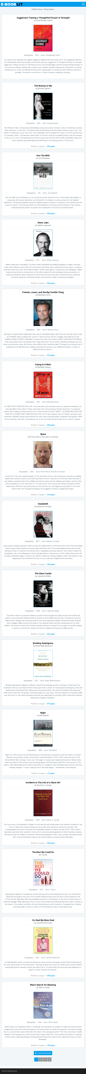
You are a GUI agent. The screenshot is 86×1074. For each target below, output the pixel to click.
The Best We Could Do (43, 852)
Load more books (44, 1053)
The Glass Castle (43, 573)
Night (43, 713)
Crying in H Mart (43, 364)
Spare (43, 434)
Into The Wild (43, 155)
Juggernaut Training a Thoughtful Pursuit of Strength (43, 18)
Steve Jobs (43, 223)
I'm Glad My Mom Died (43, 920)
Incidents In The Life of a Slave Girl (43, 782)
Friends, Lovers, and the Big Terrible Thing (43, 292)
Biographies (28, 55)
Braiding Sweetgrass (43, 643)
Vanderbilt (43, 504)
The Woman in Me (43, 86)
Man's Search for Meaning (43, 985)
